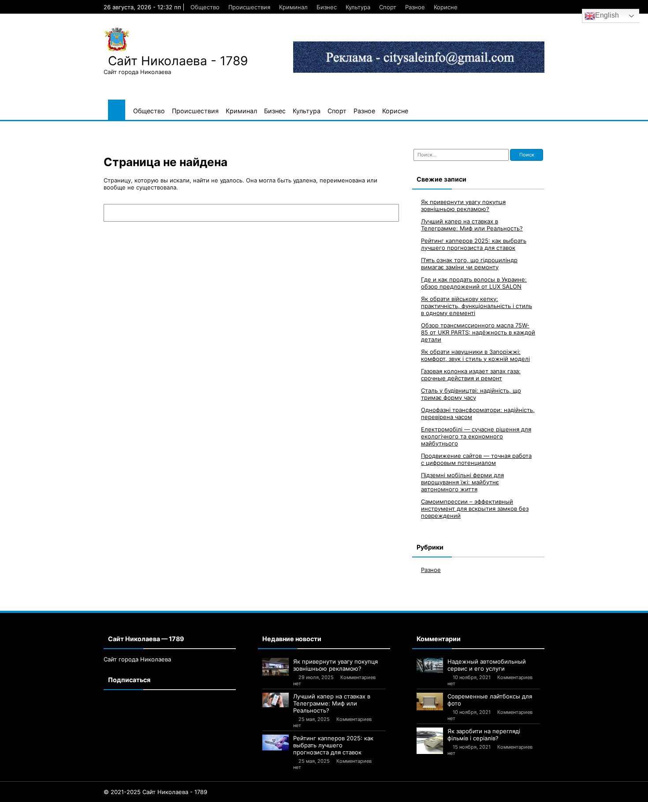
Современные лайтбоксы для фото (489, 700)
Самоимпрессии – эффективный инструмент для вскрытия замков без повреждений (475, 508)
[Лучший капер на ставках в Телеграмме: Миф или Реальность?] (275, 700)
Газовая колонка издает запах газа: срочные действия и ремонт (471, 375)
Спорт (387, 7)
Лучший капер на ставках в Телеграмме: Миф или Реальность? (472, 225)
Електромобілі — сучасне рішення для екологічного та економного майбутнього (476, 436)
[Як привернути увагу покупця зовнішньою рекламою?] (275, 667)
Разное (415, 7)
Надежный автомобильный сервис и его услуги (486, 665)
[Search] (388, 213)
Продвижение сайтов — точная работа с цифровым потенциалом (476, 459)
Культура (358, 7)
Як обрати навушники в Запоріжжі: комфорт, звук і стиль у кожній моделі (475, 355)
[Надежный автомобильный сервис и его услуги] (430, 665)
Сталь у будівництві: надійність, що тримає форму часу (471, 394)
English (607, 15)
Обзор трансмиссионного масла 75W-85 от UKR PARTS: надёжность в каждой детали (478, 332)
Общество (205, 7)
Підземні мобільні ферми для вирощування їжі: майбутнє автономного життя (462, 482)
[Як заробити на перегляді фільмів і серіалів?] (430, 741)
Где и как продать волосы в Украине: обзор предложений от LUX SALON (474, 283)
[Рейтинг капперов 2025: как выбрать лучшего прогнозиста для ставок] (275, 743)
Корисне (446, 7)
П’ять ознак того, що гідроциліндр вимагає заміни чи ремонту (469, 263)
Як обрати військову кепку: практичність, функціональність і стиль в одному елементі (476, 305)
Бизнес (327, 7)
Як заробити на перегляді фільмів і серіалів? (483, 735)
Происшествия (249, 7)
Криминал (293, 7)
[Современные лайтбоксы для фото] (430, 701)
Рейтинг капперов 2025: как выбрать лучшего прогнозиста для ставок (473, 244)
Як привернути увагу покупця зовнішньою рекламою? (463, 205)
